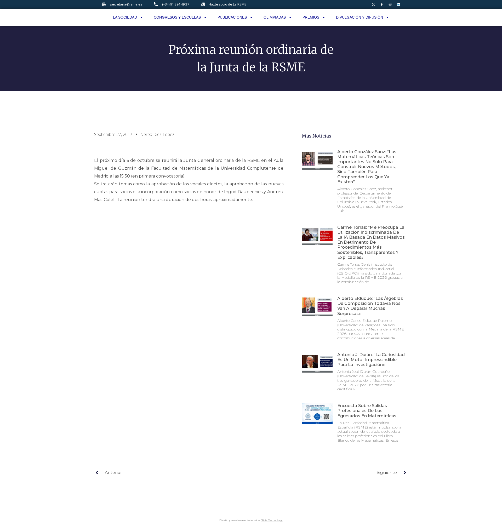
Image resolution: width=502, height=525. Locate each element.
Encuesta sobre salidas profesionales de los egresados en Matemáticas (366, 410)
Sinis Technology (272, 520)
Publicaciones (232, 17)
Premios (311, 17)
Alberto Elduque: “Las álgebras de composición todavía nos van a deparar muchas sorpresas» (370, 306)
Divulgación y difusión (359, 17)
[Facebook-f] (381, 4)
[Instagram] (390, 4)
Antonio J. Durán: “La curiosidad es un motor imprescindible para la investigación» (371, 359)
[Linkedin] (398, 4)
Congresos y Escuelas (177, 17)
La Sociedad (125, 17)
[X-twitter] (373, 4)
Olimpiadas (275, 17)
